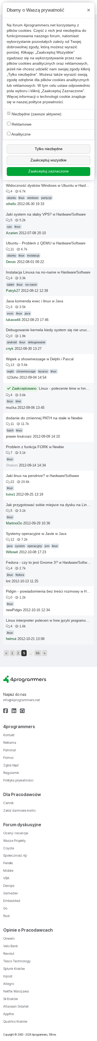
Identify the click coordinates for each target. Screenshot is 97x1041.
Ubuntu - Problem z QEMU (28, 243)
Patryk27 (13, 291)
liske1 (10, 494)
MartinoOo (14, 523)
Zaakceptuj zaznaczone (48, 171)
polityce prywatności (46, 102)
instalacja (33, 255)
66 (38, 653)
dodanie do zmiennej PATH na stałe (36, 418)
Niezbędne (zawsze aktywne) (36, 114)
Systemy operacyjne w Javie (30, 533)
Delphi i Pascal (62, 359)
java (27, 313)
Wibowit (12, 552)
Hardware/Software (71, 214)
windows (33, 197)
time (18, 401)
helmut (11, 639)
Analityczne (21, 134)
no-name (31, 284)
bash (10, 430)
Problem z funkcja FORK (27, 447)
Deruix (11, 262)
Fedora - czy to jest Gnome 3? (32, 562)
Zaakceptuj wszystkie (48, 160)
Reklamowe (21, 124)
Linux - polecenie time (57, 388)
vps (9, 226)
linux (22, 197)
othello (11, 204)
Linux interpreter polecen (27, 620)
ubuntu (11, 197)
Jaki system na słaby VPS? (29, 214)
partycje (46, 197)
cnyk (9, 349)
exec (10, 313)
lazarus (43, 371)
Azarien (12, 233)
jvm (47, 546)
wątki (10, 371)
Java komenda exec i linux (28, 301)
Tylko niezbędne (49, 149)
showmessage (26, 371)
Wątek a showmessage (26, 359)
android (12, 342)
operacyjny (34, 546)
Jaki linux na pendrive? (25, 475)
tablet (10, 284)
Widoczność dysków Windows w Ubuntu (40, 185)
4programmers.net (40, 25)
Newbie (76, 418)
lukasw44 (13, 320)
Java (59, 301)
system (20, 546)
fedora (20, 574)
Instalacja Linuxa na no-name (31, 272)
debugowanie (36, 342)
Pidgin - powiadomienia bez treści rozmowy (42, 591)
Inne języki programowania (74, 620)
